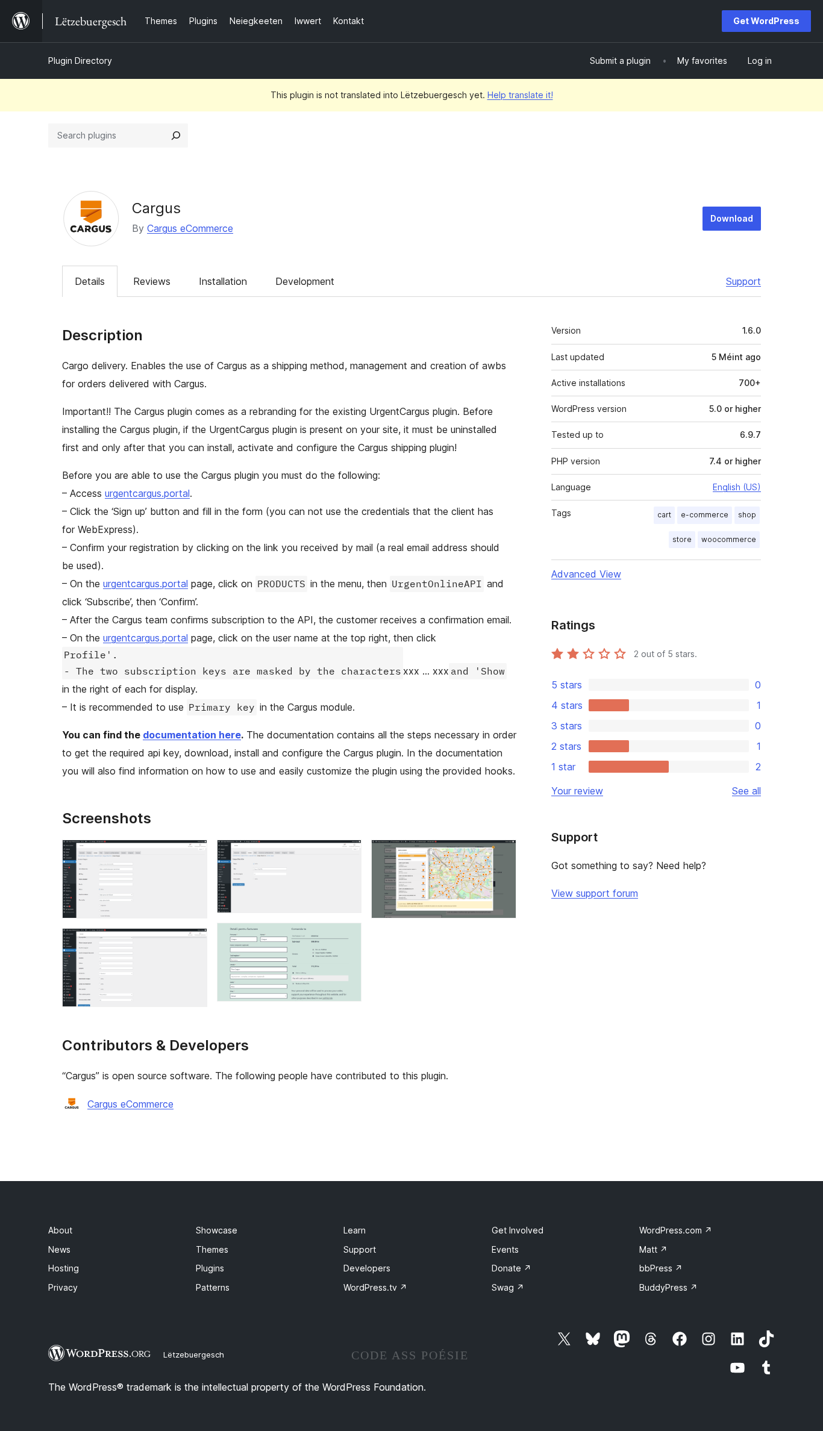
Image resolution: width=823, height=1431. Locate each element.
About (60, 1230)
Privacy (63, 1287)
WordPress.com (675, 1230)
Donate (511, 1268)
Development (304, 281)
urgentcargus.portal (147, 493)
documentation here (192, 735)
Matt (653, 1249)
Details (90, 281)
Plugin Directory (80, 60)
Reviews (152, 281)
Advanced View (586, 574)
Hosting (63, 1268)
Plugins (210, 1268)
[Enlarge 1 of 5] (191, 856)
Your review (577, 791)
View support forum (594, 893)
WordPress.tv (375, 1287)
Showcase (216, 1230)
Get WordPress (766, 21)
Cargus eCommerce (190, 228)
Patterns (213, 1287)
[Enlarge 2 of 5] (191, 944)
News (59, 1249)
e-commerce (704, 514)
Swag (508, 1287)
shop (747, 514)
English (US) (737, 487)
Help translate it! (520, 95)
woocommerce (728, 539)
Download (731, 218)
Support (743, 281)
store (682, 539)
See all (746, 791)
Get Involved (517, 1230)
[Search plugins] (176, 135)
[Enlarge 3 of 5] (345, 856)
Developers (366, 1268)
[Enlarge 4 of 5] (345, 939)
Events (505, 1249)
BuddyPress (668, 1287)
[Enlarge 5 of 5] (500, 856)
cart (664, 514)
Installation (223, 281)
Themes (212, 1249)
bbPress (661, 1268)
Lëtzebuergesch (193, 1354)
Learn (354, 1230)
